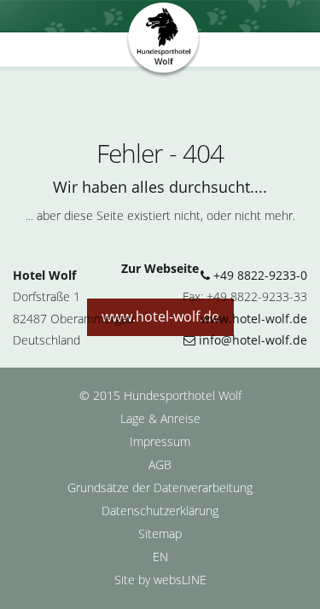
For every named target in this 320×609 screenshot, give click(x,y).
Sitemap (160, 533)
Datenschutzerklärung (160, 510)
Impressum (160, 441)
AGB (160, 464)
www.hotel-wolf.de (254, 318)
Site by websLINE (160, 579)
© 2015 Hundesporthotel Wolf (160, 395)
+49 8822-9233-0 (258, 275)
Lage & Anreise (160, 418)
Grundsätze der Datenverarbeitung (160, 487)
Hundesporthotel (163, 41)
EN (160, 556)
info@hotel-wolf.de (251, 340)
